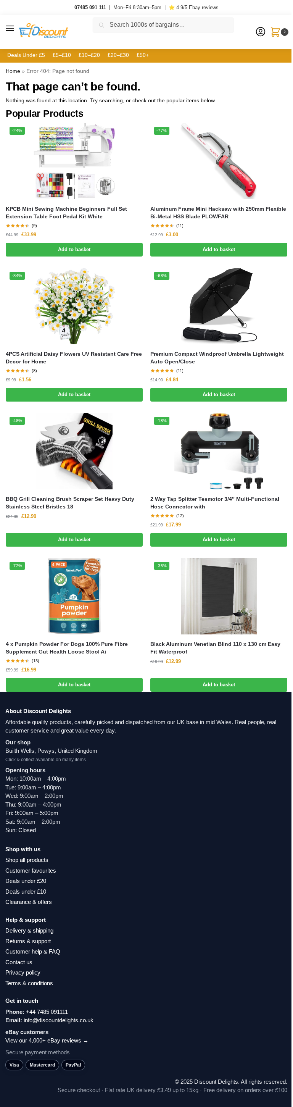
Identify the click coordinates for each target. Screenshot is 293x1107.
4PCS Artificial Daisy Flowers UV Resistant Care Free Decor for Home (74, 358)
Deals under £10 (25, 891)
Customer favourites (30, 870)
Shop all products (26, 860)
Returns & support (28, 941)
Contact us (18, 962)
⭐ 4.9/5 (194, 7)
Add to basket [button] (74, 249)
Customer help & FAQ (32, 951)
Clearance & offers (28, 902)
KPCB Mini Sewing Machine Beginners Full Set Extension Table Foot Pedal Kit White (66, 212)
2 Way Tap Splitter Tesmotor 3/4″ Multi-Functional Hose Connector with (214, 503)
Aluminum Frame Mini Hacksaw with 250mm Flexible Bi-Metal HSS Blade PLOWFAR (218, 212)
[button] (17, 28)
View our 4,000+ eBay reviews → (47, 1040)
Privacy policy (22, 972)
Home (13, 71)
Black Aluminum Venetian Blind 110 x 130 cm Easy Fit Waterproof (215, 648)
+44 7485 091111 (47, 1012)
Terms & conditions (29, 983)
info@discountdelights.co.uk (58, 1020)
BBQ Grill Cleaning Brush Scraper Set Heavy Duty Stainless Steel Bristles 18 (70, 503)
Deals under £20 (25, 881)
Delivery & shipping (29, 930)
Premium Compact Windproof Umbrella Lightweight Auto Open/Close (217, 358)
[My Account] (260, 32)
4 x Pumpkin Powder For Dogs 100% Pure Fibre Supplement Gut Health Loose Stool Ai (67, 648)
